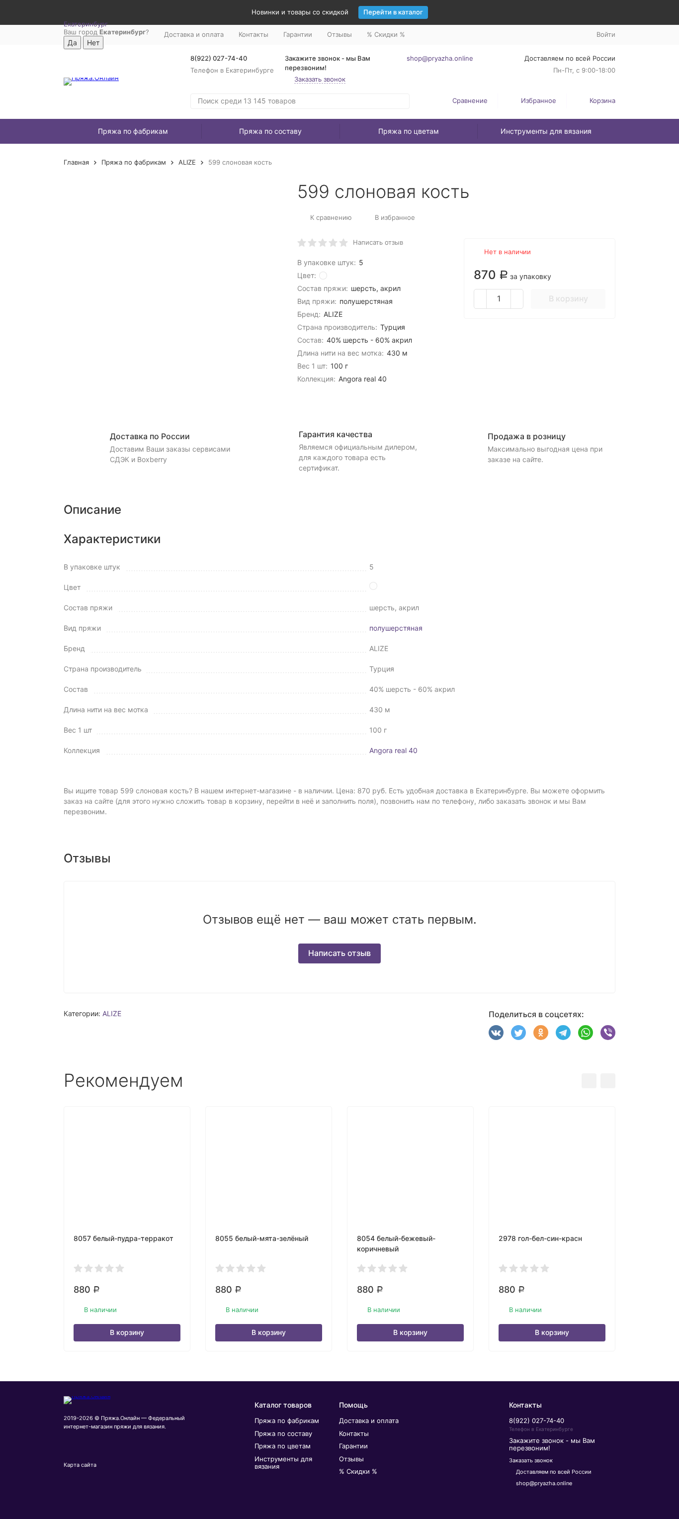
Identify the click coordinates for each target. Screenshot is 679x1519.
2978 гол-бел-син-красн (540, 1238)
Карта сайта (80, 1464)
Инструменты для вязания (546, 131)
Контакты (253, 34)
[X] (518, 1032)
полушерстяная (396, 628)
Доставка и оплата (194, 34)
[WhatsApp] (585, 1032)
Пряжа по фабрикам (133, 131)
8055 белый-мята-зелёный (261, 1238)
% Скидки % (386, 34)
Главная (76, 162)
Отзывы (339, 34)
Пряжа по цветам (408, 131)
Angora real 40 (393, 750)
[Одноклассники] (540, 1032)
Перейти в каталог (393, 12)
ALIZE (187, 162)
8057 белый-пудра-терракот (123, 1238)
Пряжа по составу (270, 131)
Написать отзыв (378, 242)
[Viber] (607, 1032)
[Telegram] (563, 1032)
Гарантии (297, 34)
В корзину (568, 298)
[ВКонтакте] (496, 1032)
